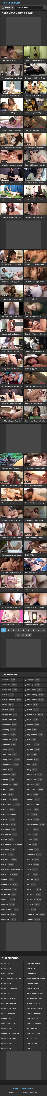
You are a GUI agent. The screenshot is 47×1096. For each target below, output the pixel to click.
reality (32, 795)
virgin (32, 869)
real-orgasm (35, 790)
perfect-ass (34, 775)
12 (43, 630)
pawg (32, 770)
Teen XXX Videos (33, 963)
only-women (34, 735)
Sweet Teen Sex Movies (36, 978)
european (10, 800)
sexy (32, 814)
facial (8, 810)
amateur (9, 685)
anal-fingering (12, 700)
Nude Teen (7, 1018)
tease (32, 844)
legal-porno (10, 909)
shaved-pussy (35, 824)
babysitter (10, 715)
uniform (33, 859)
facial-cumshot (9, 815)
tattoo (32, 839)
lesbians (9, 919)
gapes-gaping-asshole (12, 845)
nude (31, 730)
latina (8, 904)
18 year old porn (33, 1003)
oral (31, 740)
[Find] (44, 7)
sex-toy (32, 810)
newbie (32, 720)
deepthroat (10, 765)
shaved (33, 819)
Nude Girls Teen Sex (11, 1033)
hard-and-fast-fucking (13, 870)
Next (28, 635)
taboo (32, 834)
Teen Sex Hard (32, 1043)
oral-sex (33, 745)
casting (9, 730)
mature (32, 705)
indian (8, 879)
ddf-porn (9, 755)
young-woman (35, 914)
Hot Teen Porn (9, 1023)
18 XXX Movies (9, 1013)
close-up (10, 740)
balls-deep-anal (9, 720)
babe (8, 705)
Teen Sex (6, 993)
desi (7, 770)
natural (33, 710)
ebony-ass (10, 785)
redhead (33, 800)
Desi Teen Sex (32, 1028)
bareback (9, 725)
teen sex (6, 963)
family (8, 819)
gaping (8, 849)
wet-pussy (34, 889)
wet (31, 884)
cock (8, 750)
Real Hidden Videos (34, 1008)
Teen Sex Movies (33, 1033)
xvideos (33, 904)
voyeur (32, 874)
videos (33, 864)
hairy (8, 854)
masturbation (35, 700)
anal (8, 695)
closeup (9, 745)
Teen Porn (7, 968)
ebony (8, 780)
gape (8, 839)
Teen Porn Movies (10, 998)
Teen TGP (30, 1048)
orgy (31, 755)
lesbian (9, 914)
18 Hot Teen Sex (9, 1003)
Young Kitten (32, 973)
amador (9, 680)
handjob (9, 859)
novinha (33, 725)
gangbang (10, 834)
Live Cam (9, 8)
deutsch (9, 775)
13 (18, 635)
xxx (31, 909)
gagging (9, 829)
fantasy (9, 824)
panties (32, 760)
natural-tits (35, 715)
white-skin (34, 899)
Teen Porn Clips (9, 1008)
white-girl (33, 894)
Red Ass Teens (32, 983)
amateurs (10, 690)
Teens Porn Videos (34, 1023)
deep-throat (11, 760)
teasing (32, 849)
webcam (33, 879)
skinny (32, 829)
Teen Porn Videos (34, 1013)
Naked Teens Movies (35, 993)
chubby (9, 735)
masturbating (35, 695)
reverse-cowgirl (33, 805)
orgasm (33, 750)
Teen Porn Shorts (33, 988)
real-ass (33, 785)
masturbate (34, 690)
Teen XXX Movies (10, 988)
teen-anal (34, 854)
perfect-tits (34, 780)
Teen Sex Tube (32, 1018)
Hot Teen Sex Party (34, 998)
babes (8, 710)
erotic (8, 790)
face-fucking (11, 805)
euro (8, 795)
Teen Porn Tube (9, 1038)
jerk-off (9, 894)
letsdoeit (33, 680)
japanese (9, 889)
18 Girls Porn (32, 1038)
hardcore (10, 874)
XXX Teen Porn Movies (12, 978)
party (32, 765)
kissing (9, 899)
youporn (33, 919)
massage (33, 685)
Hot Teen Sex (8, 973)
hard (8, 864)
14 (23, 635)
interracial (10, 884)
